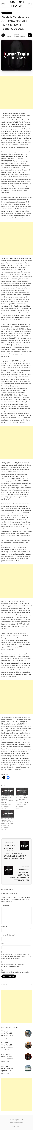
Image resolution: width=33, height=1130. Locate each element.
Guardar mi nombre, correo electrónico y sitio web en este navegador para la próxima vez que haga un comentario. (16, 956)
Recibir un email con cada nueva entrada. (15, 972)
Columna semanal (6, 12)
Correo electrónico (8, 935)
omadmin (8, 36)
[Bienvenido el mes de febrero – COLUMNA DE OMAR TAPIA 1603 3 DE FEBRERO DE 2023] (7, 791)
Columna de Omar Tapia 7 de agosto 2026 (7, 1068)
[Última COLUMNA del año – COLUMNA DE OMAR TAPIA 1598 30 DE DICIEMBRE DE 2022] (22, 791)
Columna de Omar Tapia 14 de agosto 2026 (7, 1056)
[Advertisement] (16, 92)
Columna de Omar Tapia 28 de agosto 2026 (7, 1033)
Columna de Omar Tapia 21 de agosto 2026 (7, 1044)
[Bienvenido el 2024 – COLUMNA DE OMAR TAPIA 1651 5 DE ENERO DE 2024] (7, 814)
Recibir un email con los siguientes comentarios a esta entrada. (12, 965)
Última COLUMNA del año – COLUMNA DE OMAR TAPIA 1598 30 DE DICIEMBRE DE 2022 (22, 799)
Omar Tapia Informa (16, 3)
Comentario (5, 905)
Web (2, 943)
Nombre (4, 926)
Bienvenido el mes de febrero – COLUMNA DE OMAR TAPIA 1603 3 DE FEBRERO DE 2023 (7, 799)
